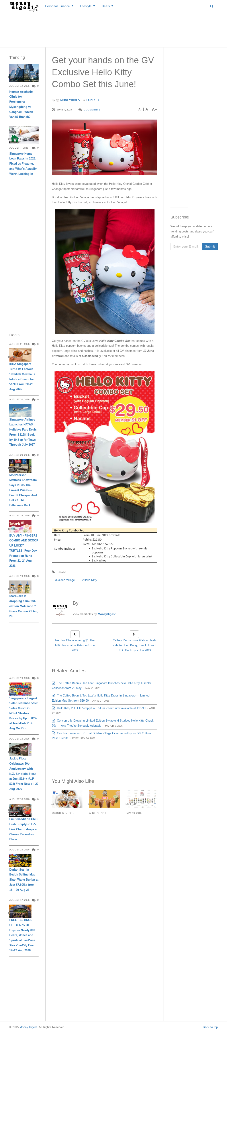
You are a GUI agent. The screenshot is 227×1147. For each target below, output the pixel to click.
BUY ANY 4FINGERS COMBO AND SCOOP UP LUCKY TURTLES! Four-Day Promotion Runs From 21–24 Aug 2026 (23, 551)
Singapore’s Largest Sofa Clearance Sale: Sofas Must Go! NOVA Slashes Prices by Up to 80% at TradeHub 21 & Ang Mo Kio (23, 713)
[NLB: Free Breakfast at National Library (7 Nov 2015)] (67, 799)
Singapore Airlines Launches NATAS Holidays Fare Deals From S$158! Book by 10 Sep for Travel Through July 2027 (23, 432)
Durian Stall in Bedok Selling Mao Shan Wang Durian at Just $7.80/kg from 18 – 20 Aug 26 (23, 879)
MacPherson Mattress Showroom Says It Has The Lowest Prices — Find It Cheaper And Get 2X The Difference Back (23, 490)
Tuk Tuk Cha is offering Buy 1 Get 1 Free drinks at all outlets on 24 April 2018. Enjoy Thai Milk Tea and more (104, 831)
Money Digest (28, 1027)
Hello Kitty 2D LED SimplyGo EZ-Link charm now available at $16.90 (100, 708)
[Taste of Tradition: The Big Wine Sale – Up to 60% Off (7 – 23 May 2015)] (142, 799)
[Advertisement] (113, 29)
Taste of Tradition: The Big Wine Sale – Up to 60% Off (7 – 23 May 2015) (142, 826)
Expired (92, 100)
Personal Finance (57, 6)
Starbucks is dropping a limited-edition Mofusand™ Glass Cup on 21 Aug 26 (23, 606)
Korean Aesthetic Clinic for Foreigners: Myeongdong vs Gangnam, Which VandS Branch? (21, 104)
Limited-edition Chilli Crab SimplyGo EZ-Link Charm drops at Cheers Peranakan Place (23, 829)
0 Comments (92, 109)
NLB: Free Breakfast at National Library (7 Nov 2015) (65, 826)
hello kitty (90, 580)
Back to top (210, 1027)
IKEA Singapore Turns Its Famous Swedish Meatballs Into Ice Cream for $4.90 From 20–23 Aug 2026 (22, 376)
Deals (106, 6)
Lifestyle (86, 6)
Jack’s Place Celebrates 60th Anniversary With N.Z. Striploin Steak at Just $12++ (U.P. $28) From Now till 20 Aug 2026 (23, 774)
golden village (65, 580)
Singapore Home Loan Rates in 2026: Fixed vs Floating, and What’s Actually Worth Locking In (23, 163)
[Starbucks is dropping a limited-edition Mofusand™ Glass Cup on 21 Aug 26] (20, 587)
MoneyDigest (70, 100)
